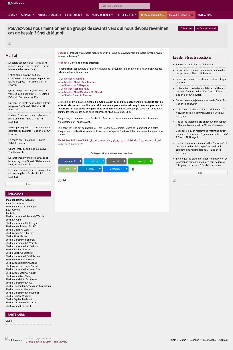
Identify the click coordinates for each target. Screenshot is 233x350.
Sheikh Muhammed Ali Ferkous (21, 246)
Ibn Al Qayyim (12, 210)
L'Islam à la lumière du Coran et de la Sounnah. (46, 342)
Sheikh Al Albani (14, 219)
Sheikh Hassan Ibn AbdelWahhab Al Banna (28, 286)
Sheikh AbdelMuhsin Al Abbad (21, 262)
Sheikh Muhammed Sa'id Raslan (22, 256)
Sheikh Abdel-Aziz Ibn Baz (19, 233)
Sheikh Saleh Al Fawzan (18, 249)
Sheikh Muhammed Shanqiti (20, 239)
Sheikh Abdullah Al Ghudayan (21, 279)
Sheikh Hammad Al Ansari (19, 289)
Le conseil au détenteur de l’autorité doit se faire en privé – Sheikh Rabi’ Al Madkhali (29, 173)
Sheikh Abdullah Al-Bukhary (20, 259)
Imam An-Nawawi (14, 203)
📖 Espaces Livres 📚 (153, 15)
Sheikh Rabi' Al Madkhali (18, 296)
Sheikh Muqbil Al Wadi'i (17, 229)
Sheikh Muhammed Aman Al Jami (23, 269)
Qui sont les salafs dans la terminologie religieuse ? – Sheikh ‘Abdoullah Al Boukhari (29, 106)
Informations (209, 340)
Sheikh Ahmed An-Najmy (18, 276)
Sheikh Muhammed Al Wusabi (21, 243)
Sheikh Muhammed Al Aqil (19, 282)
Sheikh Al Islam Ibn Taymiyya (21, 206)
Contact (223, 340)
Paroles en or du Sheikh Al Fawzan (194, 64)
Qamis (8, 320)
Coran (183, 340)
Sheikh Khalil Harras (16, 236)
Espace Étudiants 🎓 (181, 15)
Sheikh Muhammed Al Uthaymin (22, 223)
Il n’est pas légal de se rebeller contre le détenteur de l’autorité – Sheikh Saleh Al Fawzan (29, 130)
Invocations (205, 15)
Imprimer (186, 28)
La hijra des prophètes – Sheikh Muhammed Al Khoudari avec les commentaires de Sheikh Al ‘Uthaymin (200, 112)
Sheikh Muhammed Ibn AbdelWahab (24, 216)
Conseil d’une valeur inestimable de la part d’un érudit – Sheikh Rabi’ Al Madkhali (28, 118)
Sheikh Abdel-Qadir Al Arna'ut (20, 273)
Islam (173, 340)
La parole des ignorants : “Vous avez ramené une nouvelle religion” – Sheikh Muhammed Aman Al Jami (28, 66)
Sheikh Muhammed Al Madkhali (22, 292)
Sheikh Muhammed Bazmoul (20, 302)
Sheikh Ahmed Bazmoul (18, 306)
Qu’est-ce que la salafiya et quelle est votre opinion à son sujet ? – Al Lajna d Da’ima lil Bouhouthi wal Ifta (28, 94)
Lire (28, 184)
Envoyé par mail (206, 28)
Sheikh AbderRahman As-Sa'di (21, 226)
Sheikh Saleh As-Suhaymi (19, 252)
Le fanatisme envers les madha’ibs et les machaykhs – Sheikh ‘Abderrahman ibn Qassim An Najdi (29, 161)
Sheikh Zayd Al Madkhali (18, 299)
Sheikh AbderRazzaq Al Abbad (21, 266)
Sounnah (194, 340)
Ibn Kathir (10, 213)
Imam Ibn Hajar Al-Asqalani (19, 199)
